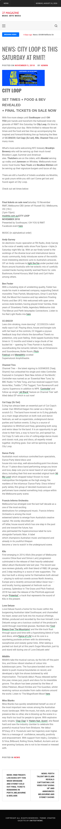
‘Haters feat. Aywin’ (38, 721)
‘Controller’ (45, 388)
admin (44, 65)
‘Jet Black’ (24, 392)
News (17, 757)
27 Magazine (10, 13)
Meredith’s (20, 354)
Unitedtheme (36, 821)
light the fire (33, 263)
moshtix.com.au (10, 216)
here (20, 226)
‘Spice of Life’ (24, 636)
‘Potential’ (13, 595)
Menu (6, 3)
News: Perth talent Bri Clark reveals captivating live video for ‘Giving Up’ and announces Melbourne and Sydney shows (45, 785)
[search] (56, 26)
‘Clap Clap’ (21, 721)
